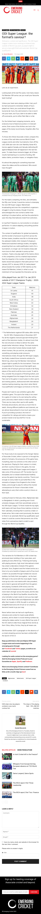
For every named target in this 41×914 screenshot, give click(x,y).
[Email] (27, 59)
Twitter (18, 649)
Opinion (23, 30)
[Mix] (31, 59)
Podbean (28, 661)
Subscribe (34, 892)
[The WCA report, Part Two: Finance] (7, 794)
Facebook (8, 649)
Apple (14, 661)
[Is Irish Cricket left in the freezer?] (7, 756)
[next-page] (6, 802)
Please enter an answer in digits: (12, 848)
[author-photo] (20, 725)
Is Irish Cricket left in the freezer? (25, 754)
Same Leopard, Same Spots (23, 773)
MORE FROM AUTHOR (24, 750)
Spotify (19, 661)
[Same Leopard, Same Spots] (7, 775)
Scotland (5, 680)
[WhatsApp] (13, 59)
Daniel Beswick (8, 54)
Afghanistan (11, 678)
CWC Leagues (6, 30)
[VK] (36, 59)
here (23, 672)
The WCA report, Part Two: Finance (26, 792)
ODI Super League (31, 678)
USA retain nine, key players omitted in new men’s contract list (11, 706)
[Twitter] (9, 59)
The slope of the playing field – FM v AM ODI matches (31, 706)
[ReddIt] (22, 59)
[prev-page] (3, 802)
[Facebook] (4, 59)
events (13, 651)
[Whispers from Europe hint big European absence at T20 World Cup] (7, 766)
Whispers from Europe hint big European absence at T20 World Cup (25, 766)
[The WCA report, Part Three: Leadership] (7, 785)
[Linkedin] (18, 59)
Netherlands (20, 678)
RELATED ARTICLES (8, 750)
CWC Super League (14, 30)
